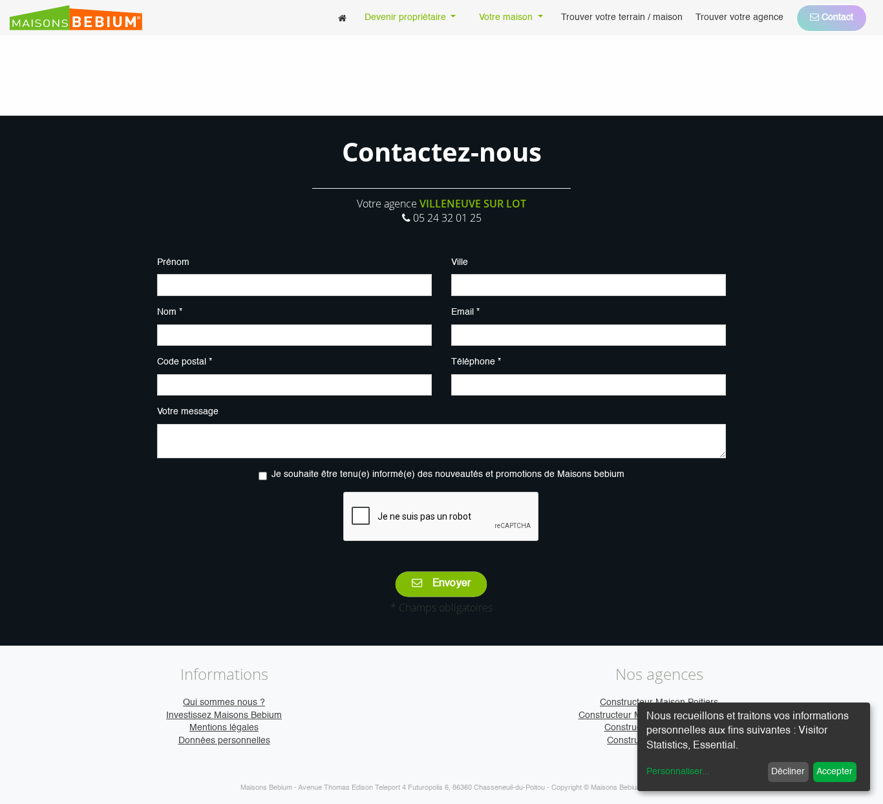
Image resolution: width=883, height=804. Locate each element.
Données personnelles (224, 740)
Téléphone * (476, 361)
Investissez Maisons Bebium (224, 715)
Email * (465, 312)
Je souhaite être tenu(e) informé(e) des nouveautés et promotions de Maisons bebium (447, 474)
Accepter (834, 771)
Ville (459, 262)
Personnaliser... (678, 771)
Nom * (169, 312)
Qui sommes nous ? (224, 702)
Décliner (788, 771)
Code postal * (184, 361)
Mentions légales (224, 727)
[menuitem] (342, 18)
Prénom (173, 262)
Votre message (187, 411)
